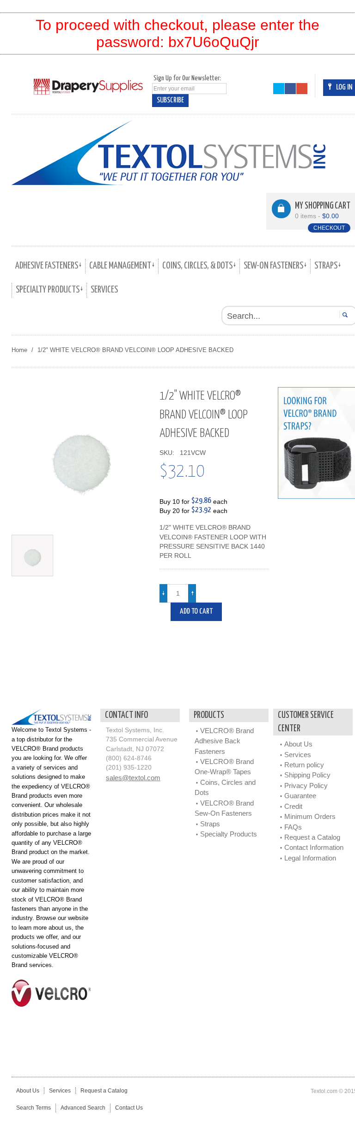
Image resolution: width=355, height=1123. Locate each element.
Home (19, 349)
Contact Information (313, 847)
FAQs (293, 827)
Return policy (304, 765)
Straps (210, 824)
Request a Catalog (312, 837)
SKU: (168, 452)
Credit (293, 806)
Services (297, 755)
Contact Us (129, 1108)
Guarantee (300, 796)
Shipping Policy (307, 775)
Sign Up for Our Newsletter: (187, 78)
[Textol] (168, 152)
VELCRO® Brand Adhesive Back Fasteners (224, 741)
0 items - (317, 216)
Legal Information (310, 858)
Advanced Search (83, 1108)
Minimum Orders (310, 816)
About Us (298, 744)
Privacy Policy (306, 785)
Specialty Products (228, 834)
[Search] (343, 314)
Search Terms (33, 1108)
